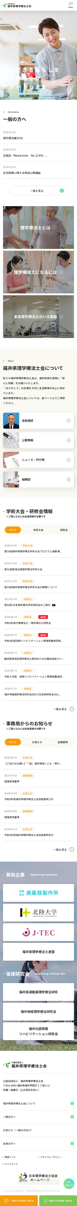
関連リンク (10, 1157)
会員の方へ (9, 1143)
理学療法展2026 (13, 135)
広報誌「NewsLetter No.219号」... (25, 152)
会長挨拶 (27, 420)
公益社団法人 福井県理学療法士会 (28, 1191)
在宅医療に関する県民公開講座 (22, 170)
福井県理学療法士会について (19, 1103)
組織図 (26, 479)
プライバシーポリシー (51, 1157)
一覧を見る (37, 191)
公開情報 (27, 440)
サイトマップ (11, 1164)
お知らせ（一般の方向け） (18, 1130)
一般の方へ (9, 1117)
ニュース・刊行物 (33, 460)
